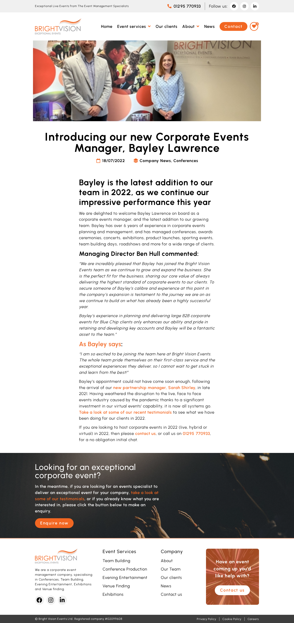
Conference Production (125, 569)
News (166, 586)
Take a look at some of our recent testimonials (125, 412)
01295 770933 (196, 433)
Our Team (171, 569)
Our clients (171, 578)
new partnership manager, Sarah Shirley (154, 387)
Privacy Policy (206, 619)
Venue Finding (116, 586)
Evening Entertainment (125, 578)
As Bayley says (100, 344)
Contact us (171, 594)
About (167, 561)
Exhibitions (113, 594)
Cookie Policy (231, 619)
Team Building (116, 561)
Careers (253, 619)
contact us (145, 433)
